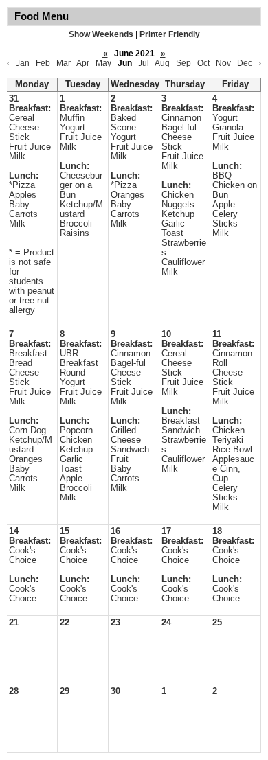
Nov (223, 63)
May (103, 63)
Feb (43, 63)
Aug (162, 63)
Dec (244, 63)
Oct (203, 63)
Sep (183, 63)
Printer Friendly (169, 34)
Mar (63, 63)
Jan (23, 63)
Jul (143, 63)
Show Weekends (101, 34)
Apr (82, 63)
